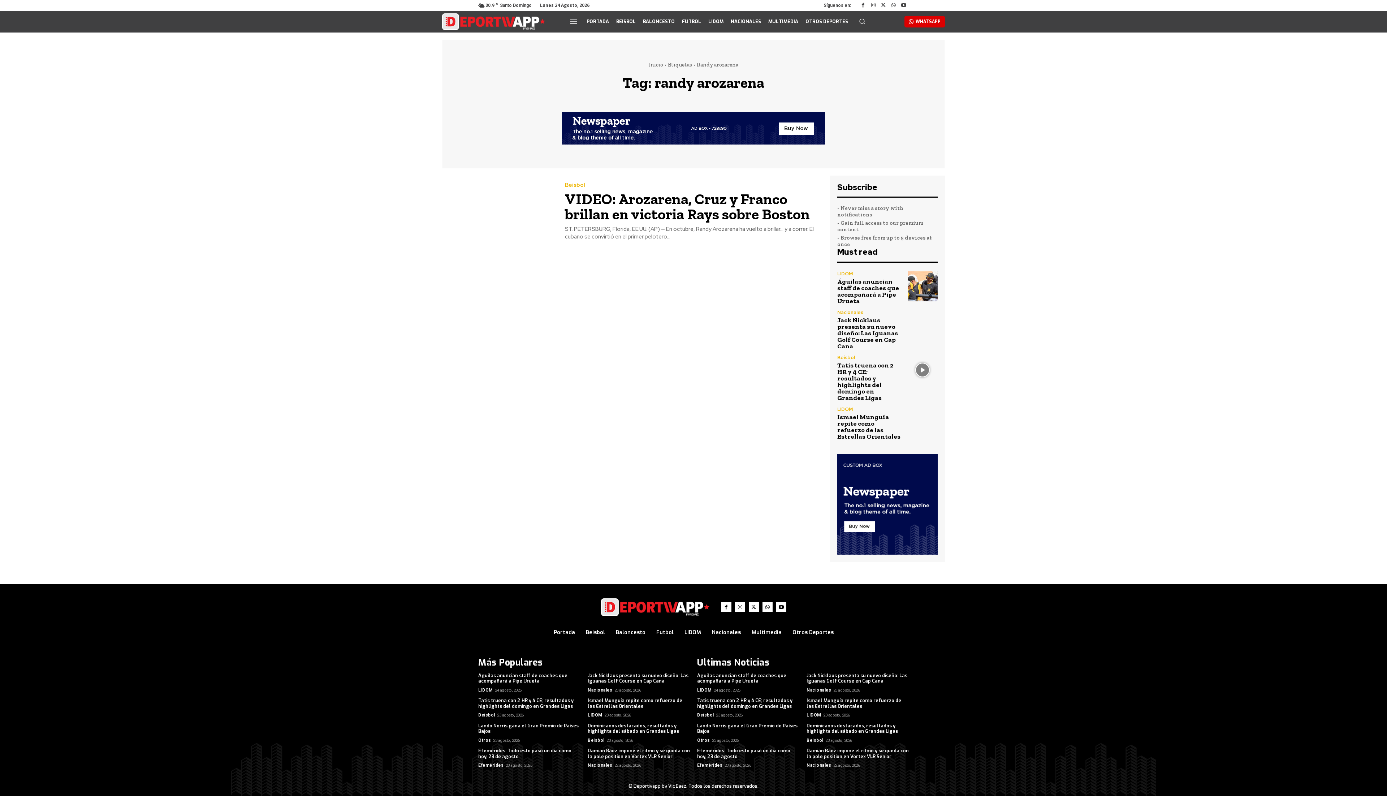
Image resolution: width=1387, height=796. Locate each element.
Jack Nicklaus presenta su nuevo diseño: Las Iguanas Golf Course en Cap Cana (867, 333)
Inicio (655, 64)
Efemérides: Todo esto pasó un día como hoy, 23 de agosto (524, 754)
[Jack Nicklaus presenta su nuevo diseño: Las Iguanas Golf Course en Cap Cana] (923, 325)
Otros (484, 740)
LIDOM (845, 273)
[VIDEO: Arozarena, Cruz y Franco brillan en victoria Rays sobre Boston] (498, 212)
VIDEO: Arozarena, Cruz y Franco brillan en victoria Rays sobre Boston (687, 206)
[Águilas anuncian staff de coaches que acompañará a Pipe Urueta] (923, 286)
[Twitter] (883, 5)
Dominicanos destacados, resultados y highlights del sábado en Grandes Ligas (633, 729)
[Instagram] (873, 5)
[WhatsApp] (894, 5)
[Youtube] (904, 5)
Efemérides (491, 765)
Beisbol (575, 185)
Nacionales (850, 312)
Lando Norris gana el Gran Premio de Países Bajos (528, 729)
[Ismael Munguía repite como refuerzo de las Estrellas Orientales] (923, 422)
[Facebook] (863, 5)
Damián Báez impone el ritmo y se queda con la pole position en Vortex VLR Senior (639, 754)
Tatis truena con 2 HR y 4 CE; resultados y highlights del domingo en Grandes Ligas (865, 381)
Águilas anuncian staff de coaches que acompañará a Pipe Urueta (868, 291)
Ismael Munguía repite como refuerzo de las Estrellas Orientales (868, 426)
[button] (862, 21)
